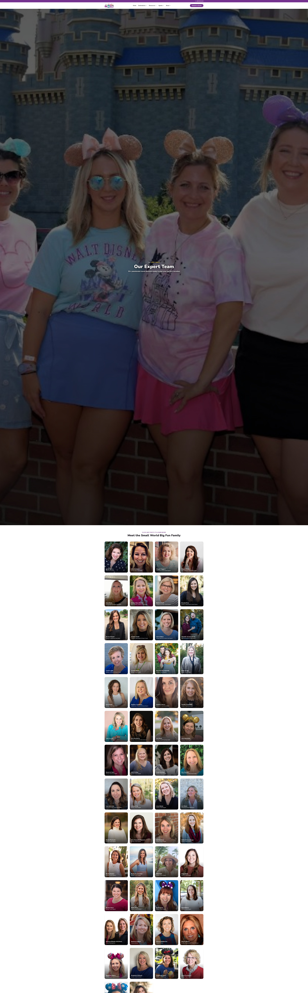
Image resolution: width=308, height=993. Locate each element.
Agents (161, 5)
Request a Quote (196, 5)
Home (134, 5)
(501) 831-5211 (200, 1)
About (167, 5)
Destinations (141, 5)
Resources (152, 5)
